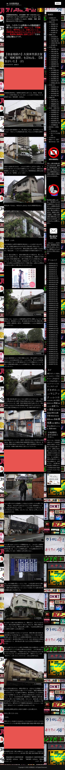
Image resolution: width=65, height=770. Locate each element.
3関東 (50, 34)
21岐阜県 (53, 62)
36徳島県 (53, 99)
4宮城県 (53, 28)
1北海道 (51, 18)
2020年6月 (52, 316)
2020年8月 (52, 311)
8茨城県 (53, 45)
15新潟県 (53, 49)
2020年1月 (52, 326)
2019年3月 (52, 347)
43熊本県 (53, 116)
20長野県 (53, 59)
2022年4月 (52, 272)
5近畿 (50, 68)
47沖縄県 (53, 125)
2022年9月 (52, 267)
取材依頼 (35, 25)
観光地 (57, 416)
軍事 (39, 753)
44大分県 (53, 118)
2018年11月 (52, 356)
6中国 (50, 85)
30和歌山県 (54, 83)
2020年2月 (52, 324)
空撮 (48, 416)
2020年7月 (52, 314)
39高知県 (53, 106)
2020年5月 (52, 318)
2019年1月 (52, 351)
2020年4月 (52, 320)
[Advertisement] (24, 79)
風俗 (50, 428)
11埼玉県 (53, 36)
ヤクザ (51, 397)
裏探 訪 (17, 64)
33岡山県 (53, 91)
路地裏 (36, 753)
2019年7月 (52, 339)
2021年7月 (52, 288)
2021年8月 (52, 286)
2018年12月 (52, 353)
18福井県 (53, 55)
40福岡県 (7, 751)
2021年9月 (52, 284)
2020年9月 (52, 309)
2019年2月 (52, 349)
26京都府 (53, 74)
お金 (27, 751)
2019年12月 (52, 328)
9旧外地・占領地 (53, 127)
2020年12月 (52, 303)
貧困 (30, 753)
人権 (21, 753)
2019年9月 (52, 335)
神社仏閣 (54, 413)
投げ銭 (10, 37)
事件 (52, 400)
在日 (52, 403)
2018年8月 (52, 362)
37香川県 (53, 101)
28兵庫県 (53, 78)
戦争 (24, 753)
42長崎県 (53, 114)
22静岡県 (53, 64)
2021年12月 (52, 278)
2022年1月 (52, 276)
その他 (51, 137)
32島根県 (53, 89)
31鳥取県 (53, 87)
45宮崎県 (53, 120)
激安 (55, 410)
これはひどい (40, 751)
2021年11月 (52, 280)
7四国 (50, 97)
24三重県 (53, 70)
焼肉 (58, 410)
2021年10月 (52, 282)
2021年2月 (52, 299)
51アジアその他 (55, 133)
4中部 (50, 47)
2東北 (50, 22)
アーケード (53, 383)
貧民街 (51, 419)
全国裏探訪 (32, 767)
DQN (57, 373)
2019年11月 (52, 330)
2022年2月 (52, 274)
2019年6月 (52, 341)
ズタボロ (11, 753)
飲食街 (54, 428)
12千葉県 (53, 39)
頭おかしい (54, 426)
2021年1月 (52, 301)
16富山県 (53, 51)
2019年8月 (52, 337)
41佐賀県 (53, 112)
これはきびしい (32, 751)
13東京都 (53, 41)
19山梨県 (53, 57)
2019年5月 (52, 343)
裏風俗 (53, 416)
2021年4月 (52, 295)
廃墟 (55, 403)
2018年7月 (52, 364)
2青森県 (53, 24)
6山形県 (53, 32)
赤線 (33, 753)
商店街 (49, 403)
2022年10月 (52, 265)
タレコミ (31, 32)
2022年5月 (52, 270)
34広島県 (53, 93)
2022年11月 (52, 263)
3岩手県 (53, 26)
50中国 (53, 131)
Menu (58, 3)
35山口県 (53, 95)
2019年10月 (52, 332)
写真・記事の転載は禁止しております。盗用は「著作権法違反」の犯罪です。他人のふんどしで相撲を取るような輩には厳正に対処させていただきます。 (53, 170)
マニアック (17, 753)
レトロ (56, 397)
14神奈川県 (54, 43)
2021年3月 (52, 297)
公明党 (58, 400)
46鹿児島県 (54, 122)
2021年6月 (52, 291)
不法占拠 (48, 400)
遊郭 (42, 753)
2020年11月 (52, 305)
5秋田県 (53, 30)
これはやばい (53, 381)
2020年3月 (52, 322)
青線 (50, 426)
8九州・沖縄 (13, 751)
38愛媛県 (53, 104)
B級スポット (22, 751)
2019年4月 (52, 345)
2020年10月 (52, 307)
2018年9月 (52, 360)
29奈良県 (53, 80)
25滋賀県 (53, 72)
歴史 (27, 753)
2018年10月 (52, 358)
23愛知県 (53, 66)
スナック (6, 753)
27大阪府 (53, 76)
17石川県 (53, 53)
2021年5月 (52, 293)
